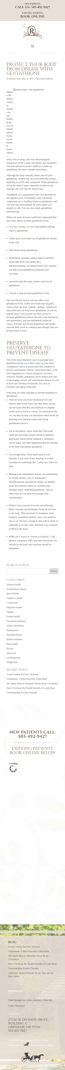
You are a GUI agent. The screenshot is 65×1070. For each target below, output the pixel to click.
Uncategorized (13, 657)
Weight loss (12, 662)
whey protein (26, 314)
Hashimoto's (12, 630)
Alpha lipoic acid (17, 238)
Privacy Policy (42, 1040)
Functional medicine (44, 79)
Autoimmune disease (16, 589)
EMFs (22, 163)
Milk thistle (14, 250)
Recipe (9, 648)
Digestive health (14, 607)
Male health (12, 644)
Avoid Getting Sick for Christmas (22, 674)
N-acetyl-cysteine (17, 226)
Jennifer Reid (15, 79)
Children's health (14, 598)
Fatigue (10, 612)
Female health (13, 616)
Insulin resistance (14, 639)
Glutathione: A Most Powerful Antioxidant (26, 679)
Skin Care (11, 653)
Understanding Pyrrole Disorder (21, 692)
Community (12, 602)
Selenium (13, 281)
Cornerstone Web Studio (41, 1045)
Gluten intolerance (15, 625)
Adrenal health (13, 584)
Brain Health (12, 593)
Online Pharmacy (16, 1006)
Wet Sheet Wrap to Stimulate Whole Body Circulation (32, 683)
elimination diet (49, 411)
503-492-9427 (40, 7)
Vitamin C (14, 293)
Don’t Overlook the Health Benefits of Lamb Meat (30, 688)
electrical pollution (40, 536)
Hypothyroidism (14, 634)
